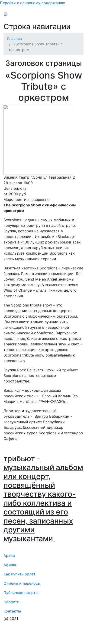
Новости (11, 602)
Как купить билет (19, 574)
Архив (9, 555)
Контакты (12, 611)
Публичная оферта (20, 592)
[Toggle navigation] (76, 15)
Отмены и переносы (22, 583)
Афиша (9, 564)
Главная (14, 38)
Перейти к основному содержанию (32, 2)
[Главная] (15, 15)
